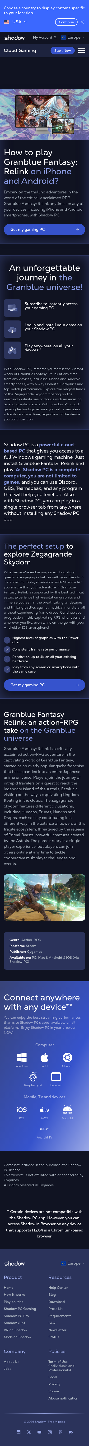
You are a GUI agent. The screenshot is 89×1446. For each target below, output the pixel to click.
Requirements (59, 1316)
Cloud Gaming (20, 50)
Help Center (58, 1287)
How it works (14, 1294)
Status (53, 1337)
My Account (42, 37)
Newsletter (57, 1330)
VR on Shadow (16, 1330)
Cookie (53, 1391)
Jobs (7, 1368)
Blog (52, 1294)
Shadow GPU (14, 1323)
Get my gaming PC (27, 229)
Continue (66, 22)
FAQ (51, 1323)
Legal (52, 1377)
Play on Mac (13, 1302)
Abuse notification (63, 1398)
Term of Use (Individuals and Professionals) (61, 1365)
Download (56, 1302)
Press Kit (55, 1309)
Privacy (54, 1384)
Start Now (62, 50)
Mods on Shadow (18, 1337)
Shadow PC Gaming (20, 1309)
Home (8, 1287)
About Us (11, 1361)
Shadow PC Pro (16, 1316)
